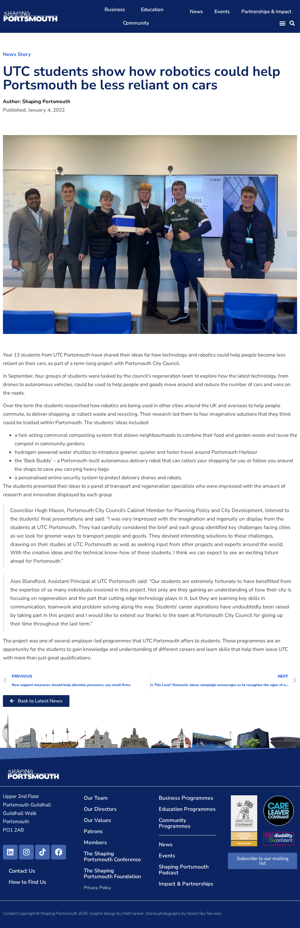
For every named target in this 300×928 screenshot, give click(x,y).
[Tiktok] (42, 852)
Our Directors (100, 809)
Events (222, 11)
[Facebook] (58, 852)
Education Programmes (187, 809)
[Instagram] (26, 852)
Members (95, 842)
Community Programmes (174, 823)
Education (152, 9)
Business (115, 9)
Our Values (97, 820)
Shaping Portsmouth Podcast (184, 869)
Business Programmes (186, 797)
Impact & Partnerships (186, 883)
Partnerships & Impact (266, 11)
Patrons (93, 831)
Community (136, 23)
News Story (17, 54)
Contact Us (22, 870)
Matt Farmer (133, 913)
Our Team (96, 797)
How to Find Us (27, 882)
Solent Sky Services (204, 913)
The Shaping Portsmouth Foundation (112, 873)
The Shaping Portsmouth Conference (112, 856)
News (196, 11)
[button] (282, 23)
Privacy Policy (97, 888)
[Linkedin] (10, 852)
